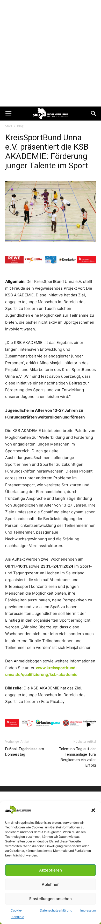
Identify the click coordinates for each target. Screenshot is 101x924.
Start (8, 126)
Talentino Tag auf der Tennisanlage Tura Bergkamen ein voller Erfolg (77, 757)
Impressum (88, 910)
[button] (93, 810)
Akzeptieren (50, 870)
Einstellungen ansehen (50, 898)
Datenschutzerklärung (56, 910)
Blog (20, 126)
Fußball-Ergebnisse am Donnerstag (24, 752)
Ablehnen (51, 884)
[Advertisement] (50, 53)
